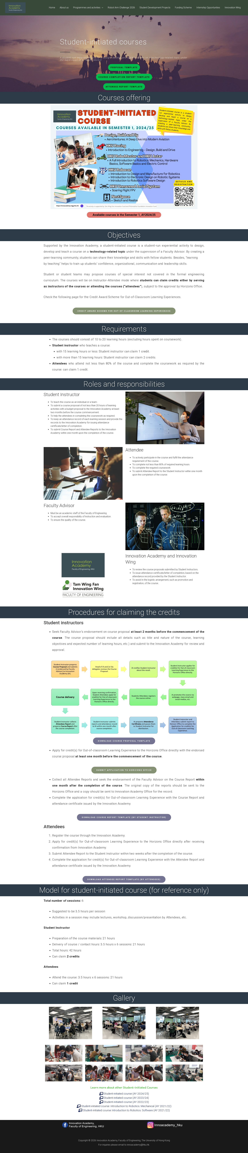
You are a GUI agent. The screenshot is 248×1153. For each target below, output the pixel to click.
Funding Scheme (183, 7)
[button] (124, 67)
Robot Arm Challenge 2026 (121, 7)
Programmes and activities (86, 7)
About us (64, 7)
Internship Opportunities (208, 7)
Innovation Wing (233, 7)
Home (52, 7)
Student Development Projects (155, 7)
